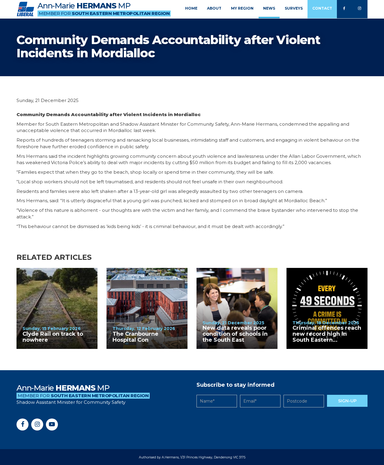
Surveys (294, 8)
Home (191, 8)
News (269, 8)
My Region (242, 8)
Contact (322, 8)
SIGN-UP (347, 401)
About (214, 8)
